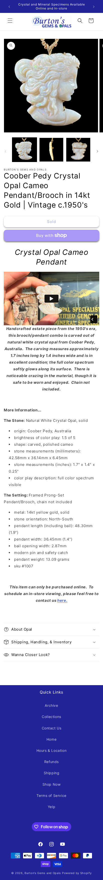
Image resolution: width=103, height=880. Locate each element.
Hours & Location (51, 750)
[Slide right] (97, 150)
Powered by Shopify (77, 873)
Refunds (51, 762)
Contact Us (52, 728)
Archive (51, 705)
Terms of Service (51, 795)
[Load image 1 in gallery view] (24, 150)
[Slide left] (5, 150)
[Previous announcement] (9, 6)
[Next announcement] (93, 6)
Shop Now (51, 784)
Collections (51, 717)
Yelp (51, 807)
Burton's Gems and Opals (42, 873)
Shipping (52, 773)
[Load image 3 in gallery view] (78, 150)
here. (62, 600)
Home (51, 739)
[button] (10, 20)
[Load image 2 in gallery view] (51, 150)
